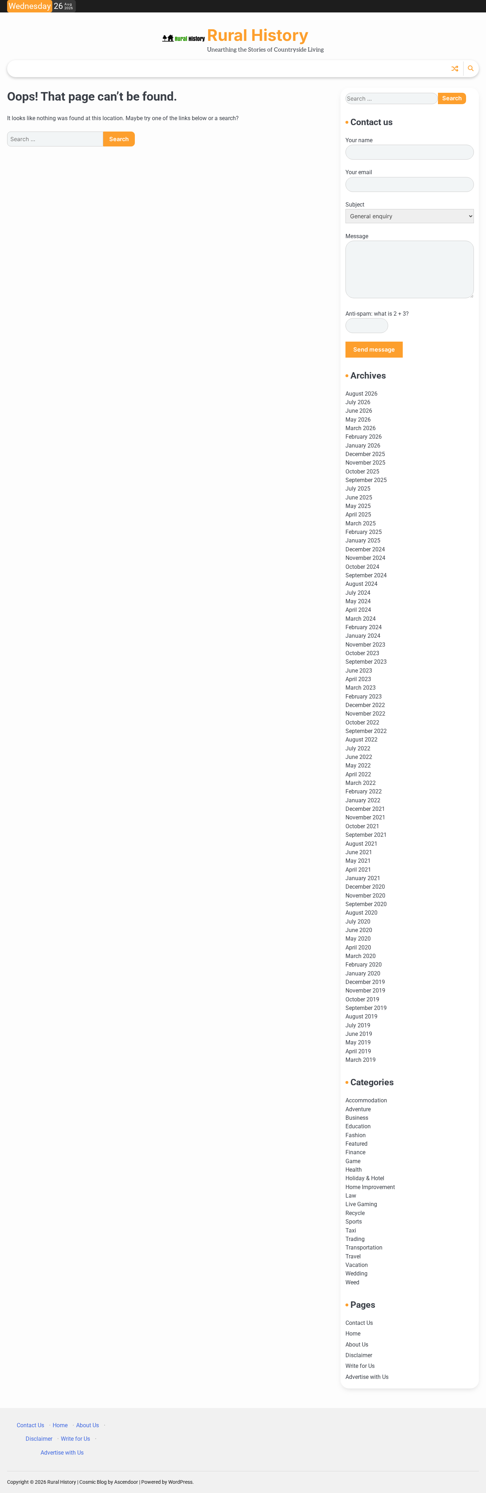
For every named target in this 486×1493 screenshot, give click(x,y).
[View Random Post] (454, 68)
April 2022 (358, 774)
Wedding (356, 1273)
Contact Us (359, 1323)
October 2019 (362, 999)
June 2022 (358, 757)
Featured (356, 1143)
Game (352, 1161)
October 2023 (362, 653)
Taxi (350, 1230)
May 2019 (358, 1042)
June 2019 (358, 1034)
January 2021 (362, 878)
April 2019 (358, 1051)
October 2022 (362, 722)
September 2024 (366, 575)
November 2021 (365, 817)
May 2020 (358, 938)
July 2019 (357, 1025)
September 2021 (366, 834)
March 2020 (360, 956)
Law (350, 1195)
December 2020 (365, 886)
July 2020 (357, 921)
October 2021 (362, 826)
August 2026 (361, 393)
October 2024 (362, 566)
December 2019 (365, 982)
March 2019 (360, 1059)
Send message (374, 349)
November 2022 (365, 713)
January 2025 (362, 540)
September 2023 (366, 661)
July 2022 (357, 748)
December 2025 (365, 454)
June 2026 (358, 410)
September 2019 (366, 1008)
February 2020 (363, 964)
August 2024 (361, 583)
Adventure (358, 1109)
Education (358, 1126)
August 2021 (361, 843)
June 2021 (358, 852)
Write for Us (360, 1366)
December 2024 (365, 549)
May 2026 (358, 419)
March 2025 (360, 523)
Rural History (257, 35)
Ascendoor (126, 1482)
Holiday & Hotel (364, 1178)
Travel (353, 1256)
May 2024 (358, 601)
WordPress (180, 1482)
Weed (352, 1282)
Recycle (355, 1213)
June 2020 (358, 930)
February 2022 (363, 791)
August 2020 (361, 912)
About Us (356, 1344)
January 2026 (362, 445)
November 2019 (365, 990)
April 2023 (358, 679)
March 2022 (360, 783)
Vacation (356, 1265)
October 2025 (362, 471)
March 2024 (360, 618)
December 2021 (365, 809)
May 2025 (358, 506)
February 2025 (363, 532)
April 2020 (358, 947)
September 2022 (366, 731)
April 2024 (358, 609)
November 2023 (365, 644)
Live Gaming (361, 1204)
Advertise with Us (367, 1377)
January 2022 (362, 800)
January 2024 (362, 635)
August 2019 (361, 1016)
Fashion (355, 1135)
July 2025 (357, 488)
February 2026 (363, 436)
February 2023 (363, 696)
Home (352, 1333)
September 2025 (366, 480)
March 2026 (360, 428)
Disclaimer (358, 1355)
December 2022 (365, 705)
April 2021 (358, 869)
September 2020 (366, 904)
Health (353, 1169)
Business (356, 1117)
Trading (355, 1239)
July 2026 (357, 402)
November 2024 (365, 558)
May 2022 (358, 765)
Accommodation (366, 1100)
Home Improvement (370, 1187)
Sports (353, 1221)
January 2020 (362, 973)
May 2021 (358, 860)
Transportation (363, 1247)
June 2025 (358, 497)
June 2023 (358, 670)
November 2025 (365, 462)
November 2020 (365, 895)
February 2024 (363, 627)
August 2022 (361, 739)
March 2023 (360, 687)
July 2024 (357, 592)
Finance (355, 1152)
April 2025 (358, 514)
